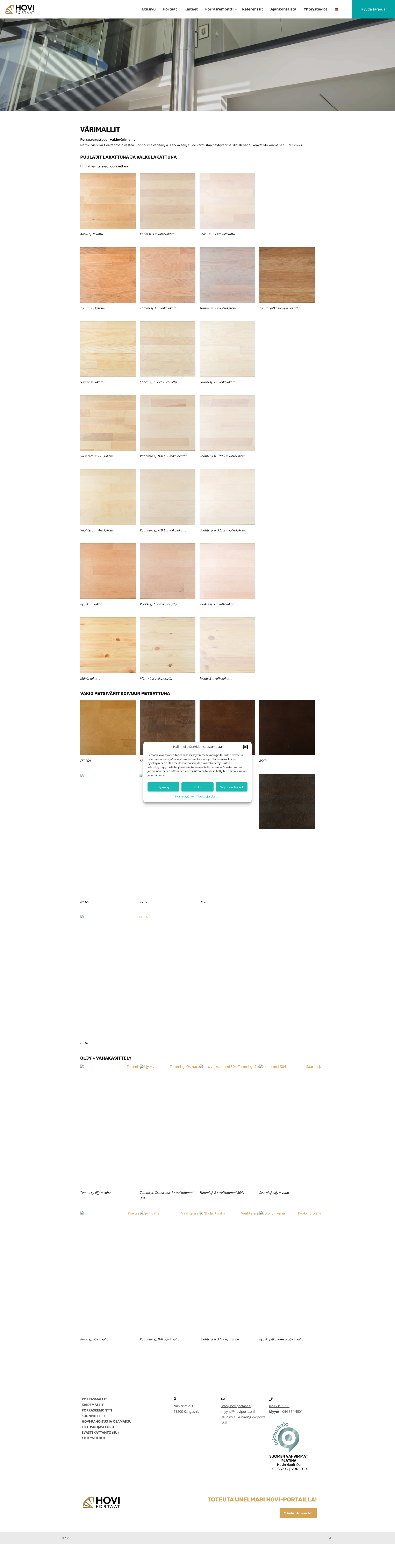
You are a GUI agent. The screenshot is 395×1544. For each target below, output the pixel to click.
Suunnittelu (93, 1416)
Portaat (170, 9)
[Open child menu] (236, 9)
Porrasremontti (219, 9)
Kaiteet (191, 9)
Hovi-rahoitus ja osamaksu (106, 1421)
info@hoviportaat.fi (236, 1406)
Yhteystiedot (315, 9)
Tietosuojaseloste (207, 796)
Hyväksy (163, 787)
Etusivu (149, 9)
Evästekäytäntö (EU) (100, 1432)
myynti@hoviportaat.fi (238, 1411)
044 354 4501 (292, 1411)
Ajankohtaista (283, 9)
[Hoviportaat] (19, 9)
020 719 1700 (279, 1406)
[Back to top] (386, 1535)
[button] (245, 747)
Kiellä (197, 787)
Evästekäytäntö (184, 796)
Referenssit (252, 9)
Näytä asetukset (231, 787)
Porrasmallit (94, 1399)
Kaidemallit (92, 1404)
